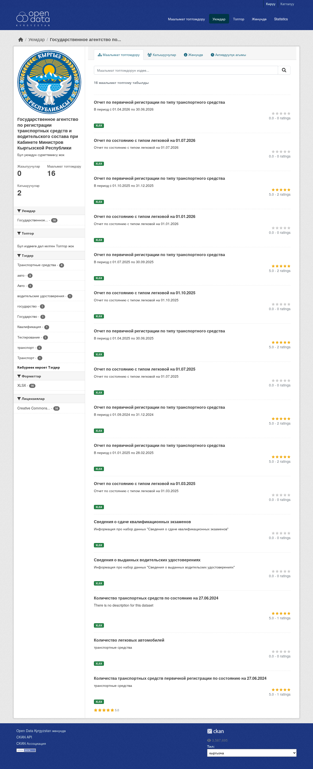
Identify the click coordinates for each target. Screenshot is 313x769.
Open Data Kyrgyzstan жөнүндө (41, 730)
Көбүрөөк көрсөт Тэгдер (38, 367)
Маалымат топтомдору (186, 18)
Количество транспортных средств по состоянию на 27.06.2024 (156, 598)
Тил (210, 746)
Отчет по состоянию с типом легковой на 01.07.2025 (144, 369)
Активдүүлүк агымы (230, 54)
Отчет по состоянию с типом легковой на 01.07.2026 (144, 140)
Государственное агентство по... (85, 39)
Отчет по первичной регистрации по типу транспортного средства (159, 102)
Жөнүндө (259, 18)
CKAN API (24, 737)
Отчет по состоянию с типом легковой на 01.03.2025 (144, 483)
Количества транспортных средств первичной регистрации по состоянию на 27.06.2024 (180, 678)
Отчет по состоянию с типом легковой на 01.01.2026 (144, 216)
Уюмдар (218, 18)
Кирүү (270, 3)
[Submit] (284, 70)
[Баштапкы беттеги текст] (20, 39)
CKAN (215, 731)
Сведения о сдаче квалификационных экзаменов (142, 521)
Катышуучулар (164, 54)
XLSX (99, 125)
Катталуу (287, 3)
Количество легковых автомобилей (129, 640)
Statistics (281, 18)
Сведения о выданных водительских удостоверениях (147, 560)
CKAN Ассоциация (31, 743)
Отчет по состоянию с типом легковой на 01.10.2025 (144, 292)
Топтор (238, 18)
